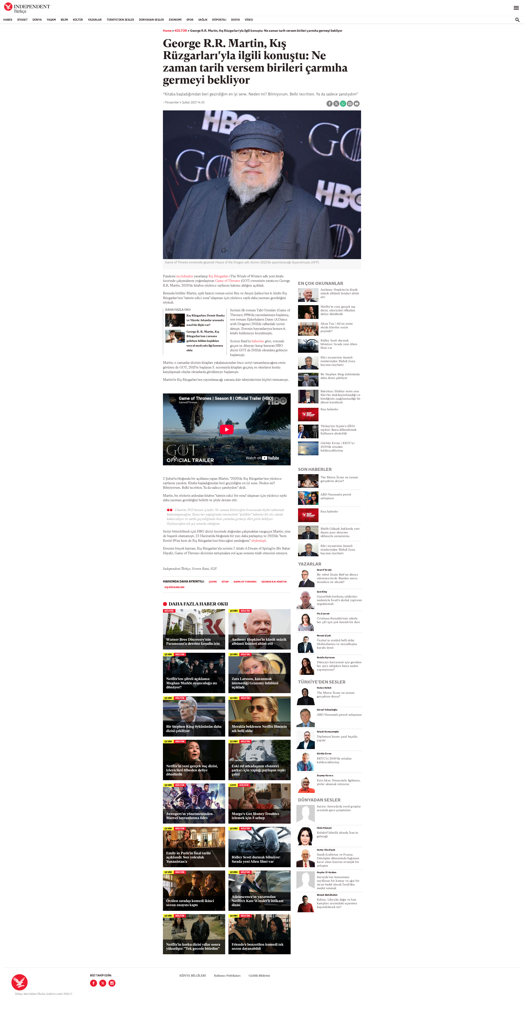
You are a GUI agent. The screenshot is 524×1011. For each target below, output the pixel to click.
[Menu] (516, 8)
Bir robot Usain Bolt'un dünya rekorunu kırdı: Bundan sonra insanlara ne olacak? (337, 578)
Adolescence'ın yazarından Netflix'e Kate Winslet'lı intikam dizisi (257, 901)
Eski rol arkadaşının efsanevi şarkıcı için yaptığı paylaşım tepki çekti (259, 770)
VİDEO (249, 20)
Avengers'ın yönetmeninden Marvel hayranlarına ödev (189, 816)
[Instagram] (111, 983)
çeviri (213, 582)
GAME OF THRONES (245, 582)
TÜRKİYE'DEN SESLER (120, 20)
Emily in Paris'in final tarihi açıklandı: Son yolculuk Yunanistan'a (188, 858)
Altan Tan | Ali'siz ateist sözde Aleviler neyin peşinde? (337, 327)
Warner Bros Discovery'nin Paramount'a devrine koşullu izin (193, 642)
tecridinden (184, 276)
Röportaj (219, 20)
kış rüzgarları (174, 587)
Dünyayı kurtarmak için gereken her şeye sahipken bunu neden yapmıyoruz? (339, 666)
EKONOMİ (175, 20)
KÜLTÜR (78, 20)
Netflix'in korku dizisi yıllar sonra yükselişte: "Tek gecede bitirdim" (193, 947)
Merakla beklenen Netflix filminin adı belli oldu (259, 729)
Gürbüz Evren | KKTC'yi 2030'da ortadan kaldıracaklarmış (338, 447)
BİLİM (64, 20)
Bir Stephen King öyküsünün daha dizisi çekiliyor (193, 729)
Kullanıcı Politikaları (227, 975)
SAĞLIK (202, 20)
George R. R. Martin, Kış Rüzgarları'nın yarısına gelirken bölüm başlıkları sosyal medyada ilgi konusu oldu (204, 341)
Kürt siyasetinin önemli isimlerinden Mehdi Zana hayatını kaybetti (338, 361)
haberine (258, 341)
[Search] (517, 20)
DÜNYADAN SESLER (151, 20)
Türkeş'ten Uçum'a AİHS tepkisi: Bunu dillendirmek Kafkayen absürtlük (339, 430)
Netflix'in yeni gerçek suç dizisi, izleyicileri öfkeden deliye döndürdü (192, 770)
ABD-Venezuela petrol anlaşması (339, 714)
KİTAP (225, 582)
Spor (189, 20)
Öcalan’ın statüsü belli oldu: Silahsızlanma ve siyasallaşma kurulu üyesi (337, 644)
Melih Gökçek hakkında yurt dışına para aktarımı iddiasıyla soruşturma (340, 532)
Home (167, 31)
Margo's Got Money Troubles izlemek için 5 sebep (255, 816)
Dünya (37, 20)
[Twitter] (102, 983)
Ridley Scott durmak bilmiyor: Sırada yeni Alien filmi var (256, 859)
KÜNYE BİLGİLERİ (193, 975)
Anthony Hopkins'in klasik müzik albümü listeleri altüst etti (259, 642)
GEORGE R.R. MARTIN (274, 582)
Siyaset (22, 20)
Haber (7, 20)
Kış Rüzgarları (219, 276)
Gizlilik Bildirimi (259, 975)
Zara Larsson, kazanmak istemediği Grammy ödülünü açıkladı (255, 683)
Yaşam (51, 20)
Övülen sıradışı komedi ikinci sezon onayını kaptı (190, 903)
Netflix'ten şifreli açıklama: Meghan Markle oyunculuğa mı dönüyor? (191, 683)
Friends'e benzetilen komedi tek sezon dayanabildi (257, 947)
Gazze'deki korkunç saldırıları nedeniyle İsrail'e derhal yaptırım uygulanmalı (339, 600)
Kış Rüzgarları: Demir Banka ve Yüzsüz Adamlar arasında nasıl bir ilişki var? (205, 320)
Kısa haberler (329, 409)
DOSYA (235, 20)
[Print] (356, 104)
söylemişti (258, 541)
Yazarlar (95, 20)
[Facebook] (93, 983)
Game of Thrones (227, 281)
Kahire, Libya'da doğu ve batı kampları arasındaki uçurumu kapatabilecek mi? (337, 903)
